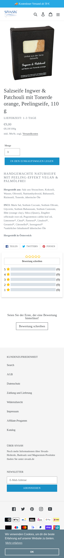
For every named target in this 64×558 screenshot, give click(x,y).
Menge (8, 145)
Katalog (11, 429)
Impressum (13, 411)
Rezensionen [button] (9, 302)
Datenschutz (13, 383)
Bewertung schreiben (32, 326)
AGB (10, 374)
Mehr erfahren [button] (13, 543)
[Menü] (58, 14)
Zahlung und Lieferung (19, 392)
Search (10, 365)
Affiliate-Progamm (17, 420)
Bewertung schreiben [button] (32, 261)
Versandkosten (30, 133)
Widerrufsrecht (15, 402)
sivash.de (29, 459)
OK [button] (32, 551)
